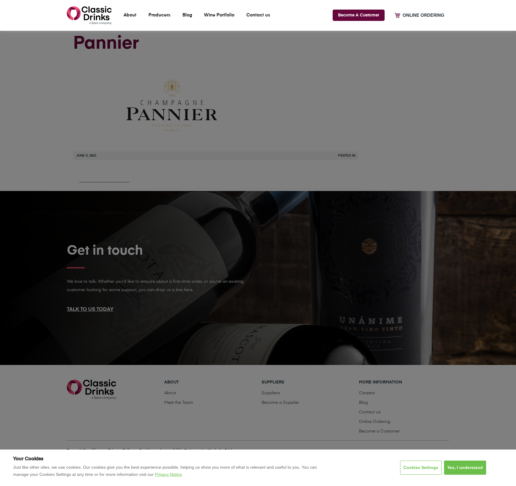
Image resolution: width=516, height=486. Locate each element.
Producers (159, 15)
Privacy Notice (168, 474)
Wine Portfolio (219, 15)
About (130, 15)
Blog (187, 15)
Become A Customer (358, 15)
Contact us (258, 15)
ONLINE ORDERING (423, 15)
